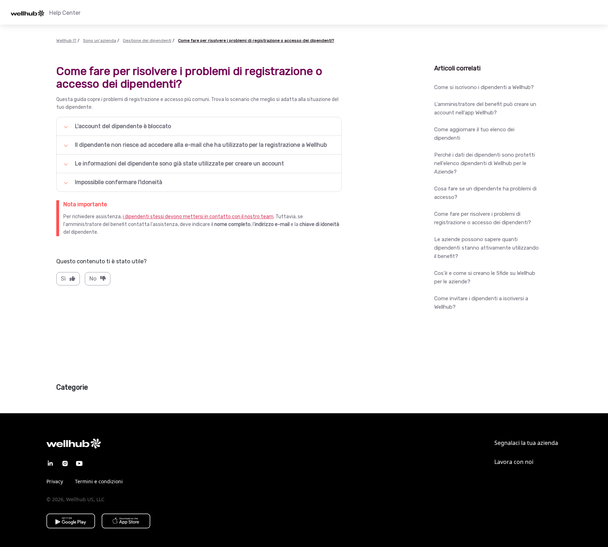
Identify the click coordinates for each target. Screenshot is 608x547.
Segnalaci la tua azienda (526, 443)
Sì (63, 278)
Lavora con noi (513, 462)
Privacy (54, 481)
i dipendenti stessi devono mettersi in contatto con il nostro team (198, 217)
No (92, 278)
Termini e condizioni (99, 481)
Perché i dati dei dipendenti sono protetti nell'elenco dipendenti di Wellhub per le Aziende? (484, 163)
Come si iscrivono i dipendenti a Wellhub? (484, 87)
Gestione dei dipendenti (147, 40)
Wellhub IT (66, 40)
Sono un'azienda (99, 40)
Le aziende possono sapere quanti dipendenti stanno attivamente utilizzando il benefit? (486, 247)
